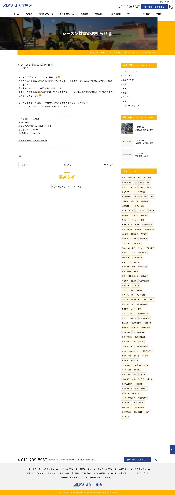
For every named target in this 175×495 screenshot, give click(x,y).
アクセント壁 (136, 243)
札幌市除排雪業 (127, 229)
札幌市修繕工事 (143, 314)
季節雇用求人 (126, 402)
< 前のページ (25, 165)
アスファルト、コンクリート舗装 (133, 220)
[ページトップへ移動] (154, 459)
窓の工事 (136, 356)
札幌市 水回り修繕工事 (130, 276)
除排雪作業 (144, 201)
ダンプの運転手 (138, 332)
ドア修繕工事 (137, 257)
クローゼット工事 (128, 295)
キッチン (126, 97)
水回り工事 (134, 234)
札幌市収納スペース (128, 342)
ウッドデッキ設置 (138, 206)
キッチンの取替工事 (128, 398)
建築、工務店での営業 (129, 374)
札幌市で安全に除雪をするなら (32, 140)
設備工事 (125, 281)
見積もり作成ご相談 (140, 196)
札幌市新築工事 (144, 281)
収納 (139, 178)
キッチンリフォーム (128, 314)
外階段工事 (125, 393)
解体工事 (125, 327)
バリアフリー (126, 182)
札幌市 (137, 224)
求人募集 (134, 239)
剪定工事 (141, 342)
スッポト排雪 (141, 295)
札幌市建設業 (126, 412)
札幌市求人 (137, 370)
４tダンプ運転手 (139, 402)
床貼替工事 (134, 360)
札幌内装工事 (138, 412)
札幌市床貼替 (142, 267)
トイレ (125, 88)
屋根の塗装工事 (127, 388)
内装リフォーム (127, 407)
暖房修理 (125, 360)
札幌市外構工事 (147, 224)
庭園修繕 (125, 323)
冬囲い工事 (134, 201)
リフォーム (134, 215)
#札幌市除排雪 (58, 186)
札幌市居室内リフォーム (130, 271)
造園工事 (125, 239)
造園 (148, 182)
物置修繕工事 (142, 398)
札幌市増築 (147, 323)
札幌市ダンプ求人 (146, 351)
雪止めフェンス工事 (128, 248)
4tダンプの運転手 (141, 388)
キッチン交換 (126, 370)
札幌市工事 (134, 327)
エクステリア (128, 80)
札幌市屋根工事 (140, 337)
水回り (147, 412)
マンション (127, 75)
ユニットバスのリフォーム (130, 262)
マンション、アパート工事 (130, 299)
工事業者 (125, 201)
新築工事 (125, 309)
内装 (124, 101)
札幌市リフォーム (128, 304)
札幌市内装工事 (127, 224)
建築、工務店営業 (138, 379)
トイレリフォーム (148, 299)
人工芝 (141, 187)
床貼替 (149, 187)
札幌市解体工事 (136, 323)
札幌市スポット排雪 (128, 267)
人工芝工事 (138, 384)
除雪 (20, 156)
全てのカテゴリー (130, 71)
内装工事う (125, 379)
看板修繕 (138, 229)
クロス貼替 (131, 178)
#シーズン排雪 (75, 186)
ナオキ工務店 (141, 192)
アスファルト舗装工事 (129, 318)
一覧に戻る (66, 165)
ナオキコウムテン (128, 346)
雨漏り (124, 187)
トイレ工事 (135, 285)
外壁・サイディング (131, 105)
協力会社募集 (139, 407)
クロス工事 (125, 243)
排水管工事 (135, 393)
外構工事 (125, 215)
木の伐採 (144, 215)
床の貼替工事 (142, 253)
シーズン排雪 (126, 332)
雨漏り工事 (150, 248)
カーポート (125, 417)
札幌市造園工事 (144, 318)
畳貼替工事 (125, 285)
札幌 (123, 178)
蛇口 (135, 182)
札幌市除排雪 (145, 327)
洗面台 (141, 182)
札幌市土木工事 (127, 384)
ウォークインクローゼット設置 (132, 290)
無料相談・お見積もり (154, 6)
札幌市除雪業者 (127, 337)
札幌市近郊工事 (142, 346)
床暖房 (151, 210)
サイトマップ (109, 477)
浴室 (124, 93)
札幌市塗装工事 (142, 304)
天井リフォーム (141, 210)
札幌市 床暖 (126, 356)
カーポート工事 (136, 309)
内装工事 (144, 234)
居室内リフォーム (128, 192)
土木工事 (125, 234)
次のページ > (108, 165)
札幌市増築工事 (149, 229)
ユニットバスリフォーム (130, 351)
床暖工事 (142, 374)
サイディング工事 (128, 210)
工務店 (152, 196)
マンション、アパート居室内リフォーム (135, 365)
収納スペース (126, 257)
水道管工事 (125, 206)
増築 (149, 178)
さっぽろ (145, 356)
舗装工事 (149, 379)
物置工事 (134, 281)
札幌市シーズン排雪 (128, 253)
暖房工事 (144, 276)
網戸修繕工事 (126, 196)
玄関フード (133, 187)
